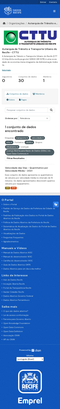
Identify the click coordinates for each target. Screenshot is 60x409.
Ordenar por (11, 118)
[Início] (4, 23)
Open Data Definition (13, 331)
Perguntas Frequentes (13, 237)
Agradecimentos (11, 241)
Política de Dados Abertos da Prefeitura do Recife (26, 222)
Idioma (29, 355)
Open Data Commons (13, 327)
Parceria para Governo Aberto (17, 319)
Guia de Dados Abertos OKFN (16, 264)
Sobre (12, 99)
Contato (53, 2)
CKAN (36, 350)
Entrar (43, 2)
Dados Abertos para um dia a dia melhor (22, 268)
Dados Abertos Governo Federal (18, 296)
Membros (40, 94)
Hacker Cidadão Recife (13, 292)
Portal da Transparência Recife (17, 288)
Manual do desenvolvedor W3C (17, 256)
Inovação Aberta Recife (14, 284)
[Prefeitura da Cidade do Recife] (30, 381)
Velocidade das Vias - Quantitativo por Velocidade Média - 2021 (26, 169)
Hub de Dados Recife (13, 280)
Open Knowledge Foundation (16, 323)
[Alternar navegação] (54, 11)
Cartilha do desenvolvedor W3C (18, 260)
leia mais (6, 70)
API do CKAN (9, 339)
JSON (13, 188)
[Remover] (27, 138)
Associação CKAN (11, 335)
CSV (7, 188)
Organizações (17, 23)
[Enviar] (51, 110)
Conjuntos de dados (18, 94)
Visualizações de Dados (14, 233)
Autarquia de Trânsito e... (42, 23)
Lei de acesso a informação (16, 315)
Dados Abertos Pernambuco (16, 300)
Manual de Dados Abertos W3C (17, 252)
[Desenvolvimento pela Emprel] (30, 401)
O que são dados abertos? (15, 311)
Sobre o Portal (10, 204)
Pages (24, 99)
